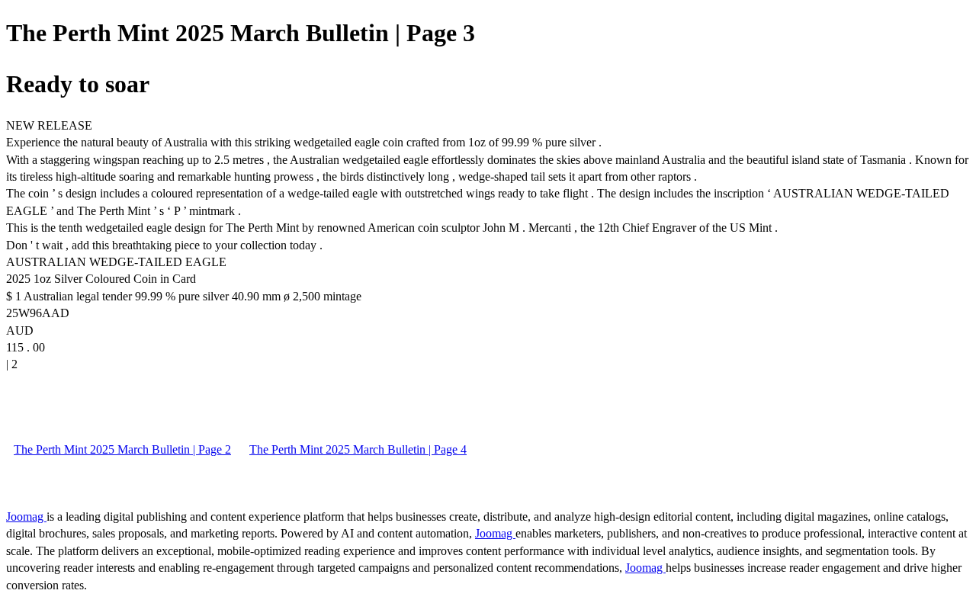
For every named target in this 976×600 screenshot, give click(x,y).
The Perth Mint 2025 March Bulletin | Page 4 (358, 449)
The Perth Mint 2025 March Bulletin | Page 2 (122, 449)
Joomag (26, 516)
